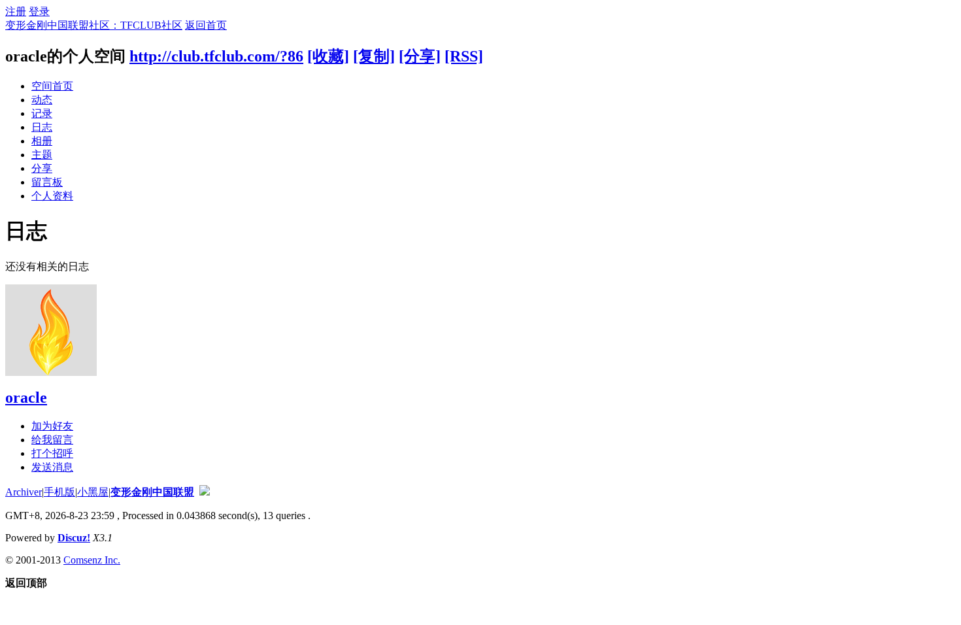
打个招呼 (52, 453)
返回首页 (206, 25)
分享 (41, 168)
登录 (39, 11)
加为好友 (52, 425)
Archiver (23, 492)
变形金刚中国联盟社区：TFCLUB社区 (93, 25)
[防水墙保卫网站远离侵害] (204, 492)
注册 (15, 11)
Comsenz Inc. (91, 560)
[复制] (374, 56)
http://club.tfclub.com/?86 (216, 56)
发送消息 (52, 467)
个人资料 (52, 195)
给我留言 (52, 439)
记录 (41, 113)
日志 (41, 127)
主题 (41, 154)
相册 (41, 140)
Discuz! (74, 537)
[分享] (420, 56)
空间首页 (52, 86)
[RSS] (464, 56)
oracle (26, 397)
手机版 (59, 492)
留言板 (47, 182)
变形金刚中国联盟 (152, 492)
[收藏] (328, 56)
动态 (41, 99)
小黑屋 (93, 492)
